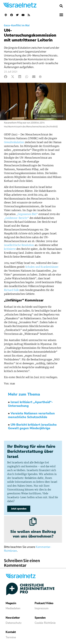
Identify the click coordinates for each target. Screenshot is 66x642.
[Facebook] (11, 15)
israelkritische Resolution (19, 245)
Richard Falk (11, 290)
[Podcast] (5, 15)
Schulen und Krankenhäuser (41, 266)
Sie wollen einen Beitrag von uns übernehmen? (33, 534)
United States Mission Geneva (51, 116)
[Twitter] (17, 15)
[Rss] (28, 15)
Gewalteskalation (14, 142)
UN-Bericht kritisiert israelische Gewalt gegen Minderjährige (32, 427)
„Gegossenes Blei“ (27, 214)
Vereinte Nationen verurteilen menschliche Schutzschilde (31, 415)
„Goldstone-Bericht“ (16, 218)
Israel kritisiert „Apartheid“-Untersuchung (30, 404)
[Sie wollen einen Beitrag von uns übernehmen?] (33, 522)
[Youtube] (23, 15)
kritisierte (10, 248)
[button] (61, 6)
